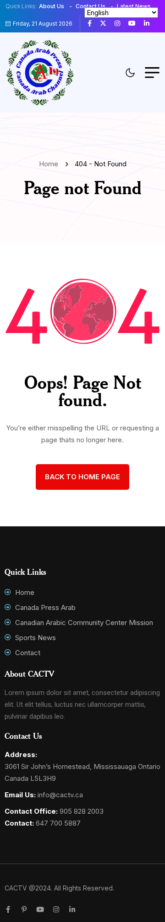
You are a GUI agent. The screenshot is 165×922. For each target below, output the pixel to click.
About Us (51, 6)
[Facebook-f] (8, 909)
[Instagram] (56, 909)
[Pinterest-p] (24, 909)
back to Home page (82, 476)
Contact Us (90, 6)
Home (50, 163)
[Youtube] (40, 909)
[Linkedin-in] (72, 909)
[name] (93, 23)
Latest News (134, 6)
